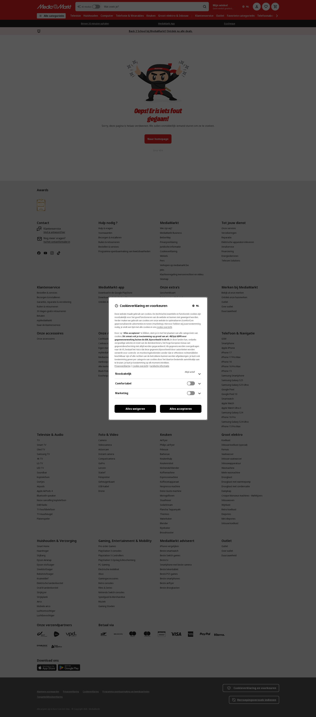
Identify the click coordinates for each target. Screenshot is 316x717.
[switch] (191, 383)
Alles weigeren (135, 409)
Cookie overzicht (140, 366)
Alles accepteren (181, 409)
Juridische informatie (159, 366)
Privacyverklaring (122, 366)
